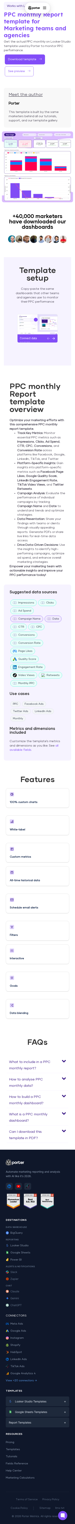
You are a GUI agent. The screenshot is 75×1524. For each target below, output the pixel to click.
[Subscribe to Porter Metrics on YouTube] (18, 1186)
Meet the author (26, 95)
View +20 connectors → (21, 1380)
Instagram (17, 1338)
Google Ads (18, 1331)
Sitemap (45, 1508)
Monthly (18, 718)
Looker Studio (19, 1245)
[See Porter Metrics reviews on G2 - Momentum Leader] (13, 1202)
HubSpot (16, 1352)
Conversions (26, 635)
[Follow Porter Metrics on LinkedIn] (9, 1186)
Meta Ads (16, 1323)
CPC (39, 627)
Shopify (15, 1345)
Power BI (16, 1259)
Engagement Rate (30, 667)
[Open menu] (44, 8)
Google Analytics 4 (23, 1373)
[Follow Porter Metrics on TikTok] (27, 1186)
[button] (37, 1064)
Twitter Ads (20, 711)
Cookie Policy (19, 1508)
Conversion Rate (29, 643)
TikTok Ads (17, 1366)
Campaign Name (29, 619)
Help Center (14, 1470)
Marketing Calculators (20, 1477)
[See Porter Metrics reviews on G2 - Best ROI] (30, 1202)
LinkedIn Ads (43, 711)
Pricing (10, 1442)
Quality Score (27, 659)
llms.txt (59, 1508)
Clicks (50, 602)
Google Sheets (20, 1252)
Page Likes (25, 651)
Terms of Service (27, 1499)
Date (55, 619)
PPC (15, 704)
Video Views (26, 675)
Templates (13, 1449)
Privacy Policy (50, 1499)
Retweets (53, 675)
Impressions (26, 602)
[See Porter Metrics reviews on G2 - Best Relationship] (47, 1202)
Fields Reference (17, 1463)
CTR (21, 627)
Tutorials (11, 1456)
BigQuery (16, 1233)
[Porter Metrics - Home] (34, 8)
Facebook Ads (34, 704)
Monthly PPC (26, 683)
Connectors (16, 1315)
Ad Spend (24, 610)
